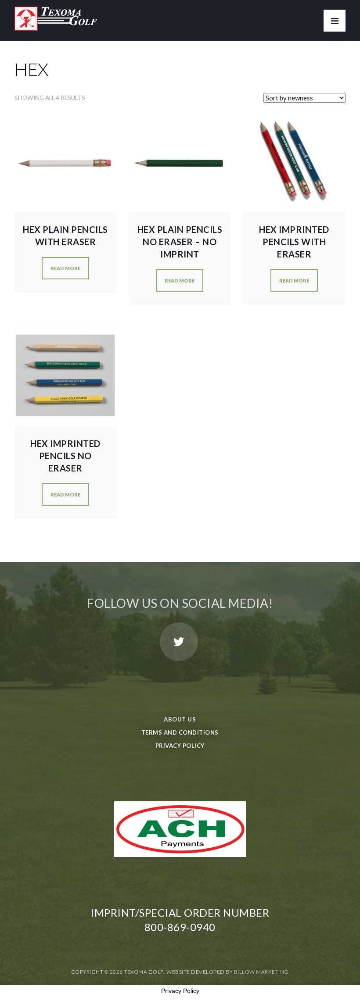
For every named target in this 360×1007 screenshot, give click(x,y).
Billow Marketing (261, 971)
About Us (180, 719)
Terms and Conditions (180, 732)
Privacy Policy (180, 745)
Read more (65, 268)
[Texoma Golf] (55, 15)
